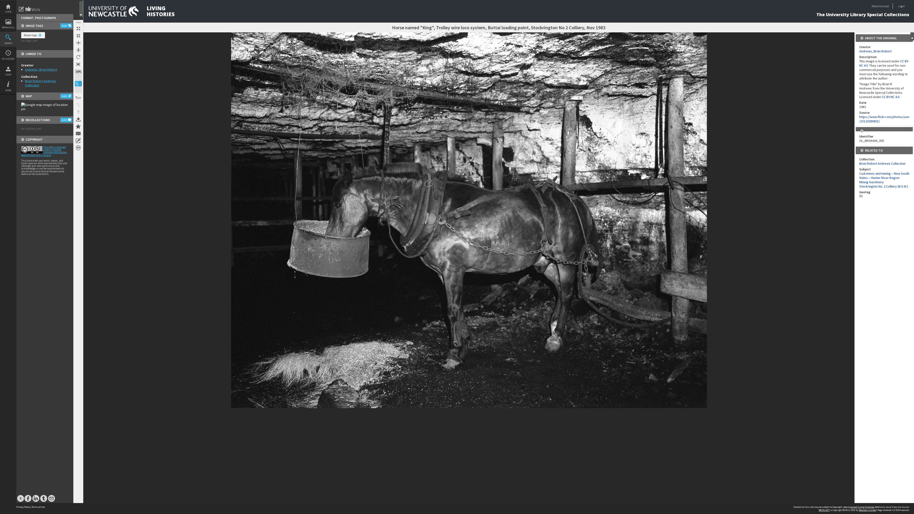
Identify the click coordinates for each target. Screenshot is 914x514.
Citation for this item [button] (78, 147)
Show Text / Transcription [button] (78, 97)
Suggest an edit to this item (21, 9)
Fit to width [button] (78, 42)
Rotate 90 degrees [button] (78, 57)
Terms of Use (38, 507)
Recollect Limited (867, 510)
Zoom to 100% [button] (78, 64)
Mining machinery (871, 182)
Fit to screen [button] (78, 35)
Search (8, 43)
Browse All (8, 27)
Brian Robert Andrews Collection (882, 163)
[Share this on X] (20, 496)
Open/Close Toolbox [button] (81, 9)
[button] (78, 83)
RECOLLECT (824, 510)
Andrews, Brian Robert (41, 69)
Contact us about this (78, 133)
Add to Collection (78, 126)
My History (8, 58)
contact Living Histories (862, 507)
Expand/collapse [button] (912, 36)
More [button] (8, 90)
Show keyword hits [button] (78, 105)
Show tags (30, 35)
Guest (886, 6)
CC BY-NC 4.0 (890, 97)
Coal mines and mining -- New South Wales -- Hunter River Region (884, 175)
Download (78, 119)
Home (8, 11)
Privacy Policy (23, 507)
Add (64, 25)
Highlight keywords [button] (78, 112)
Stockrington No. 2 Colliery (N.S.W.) (883, 186)
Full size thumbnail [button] (78, 28)
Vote (33, 9)
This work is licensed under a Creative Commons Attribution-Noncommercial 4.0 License (44, 151)
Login (8, 74)
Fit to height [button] (78, 50)
